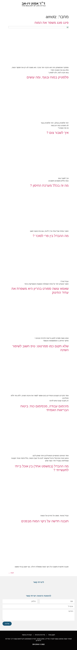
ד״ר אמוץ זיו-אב (33, 3)
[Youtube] (39, 588)
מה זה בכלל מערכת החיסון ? (49, 185)
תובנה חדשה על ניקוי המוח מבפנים (45, 521)
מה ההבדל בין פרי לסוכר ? (51, 236)
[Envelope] (33, 588)
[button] (11, 4)
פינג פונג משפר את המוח (52, 22)
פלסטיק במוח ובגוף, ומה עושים (48, 77)
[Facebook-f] (45, 588)
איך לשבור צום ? (58, 132)
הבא (11, 573)
